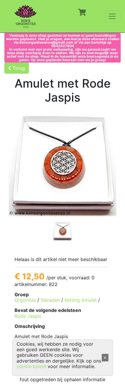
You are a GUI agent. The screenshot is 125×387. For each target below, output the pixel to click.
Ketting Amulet (81, 300)
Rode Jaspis (28, 316)
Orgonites (25, 300)
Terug (18, 68)
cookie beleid (31, 366)
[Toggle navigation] (112, 16)
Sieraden (50, 300)
